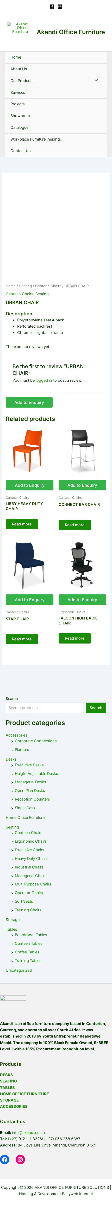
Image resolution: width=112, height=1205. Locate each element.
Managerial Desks (30, 782)
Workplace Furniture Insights (35, 139)
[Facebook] (52, 6)
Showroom (20, 115)
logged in (44, 380)
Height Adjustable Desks (36, 773)
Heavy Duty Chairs (31, 858)
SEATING (8, 1081)
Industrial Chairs (29, 867)
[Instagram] (60, 6)
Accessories (16, 735)
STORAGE (9, 1100)
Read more (22, 524)
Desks (11, 759)
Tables (11, 929)
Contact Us (20, 150)
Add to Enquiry (29, 402)
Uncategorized (19, 970)
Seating (25, 286)
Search (12, 698)
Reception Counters (32, 799)
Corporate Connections (36, 741)
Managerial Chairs (31, 875)
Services (17, 92)
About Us (18, 69)
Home (15, 57)
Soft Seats (24, 901)
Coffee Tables (27, 952)
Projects (17, 104)
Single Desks (26, 808)
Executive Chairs (29, 850)
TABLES (7, 1087)
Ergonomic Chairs (31, 841)
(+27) (12, 1139)
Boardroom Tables (31, 934)
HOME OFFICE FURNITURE (24, 1094)
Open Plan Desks (30, 790)
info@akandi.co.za (28, 1132)
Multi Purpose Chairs (33, 884)
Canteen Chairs (48, 286)
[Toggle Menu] (95, 81)
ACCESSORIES (14, 1106)
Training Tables (28, 960)
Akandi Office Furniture (71, 32)
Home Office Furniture (25, 817)
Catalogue (19, 127)
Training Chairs (28, 910)
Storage (13, 919)
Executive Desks (29, 765)
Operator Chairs (29, 892)
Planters (22, 749)
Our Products (22, 80)
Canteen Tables (28, 943)
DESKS (6, 1075)
